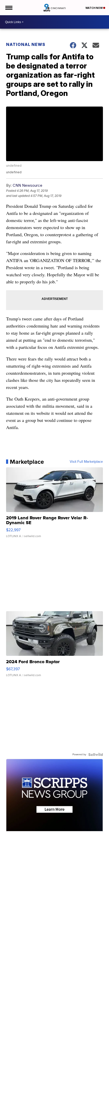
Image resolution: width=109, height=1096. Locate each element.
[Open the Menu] (8, 7)
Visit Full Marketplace (86, 462)
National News (25, 44)
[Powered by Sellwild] (95, 754)
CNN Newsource (27, 185)
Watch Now (94, 7)
